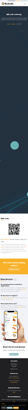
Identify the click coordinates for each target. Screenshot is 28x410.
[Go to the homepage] (7, 4)
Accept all (16, 407)
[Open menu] (24, 3)
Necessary (9, 407)
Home (8, 24)
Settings (4, 407)
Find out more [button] (14, 269)
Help (14, 401)
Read (14, 392)
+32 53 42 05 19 (15, 378)
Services (13, 24)
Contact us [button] (14, 354)
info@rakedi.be (14, 382)
